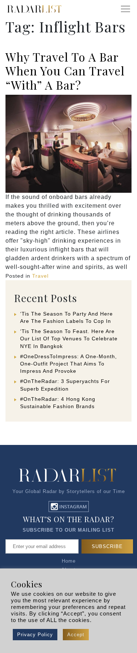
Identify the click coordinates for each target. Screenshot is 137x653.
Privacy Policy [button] (35, 634)
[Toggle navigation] (125, 9)
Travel (40, 276)
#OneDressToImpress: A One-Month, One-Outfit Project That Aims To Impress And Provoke (68, 363)
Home (69, 561)
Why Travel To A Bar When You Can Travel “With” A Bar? (65, 71)
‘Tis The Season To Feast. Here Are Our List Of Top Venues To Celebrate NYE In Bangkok (69, 338)
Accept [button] (75, 634)
